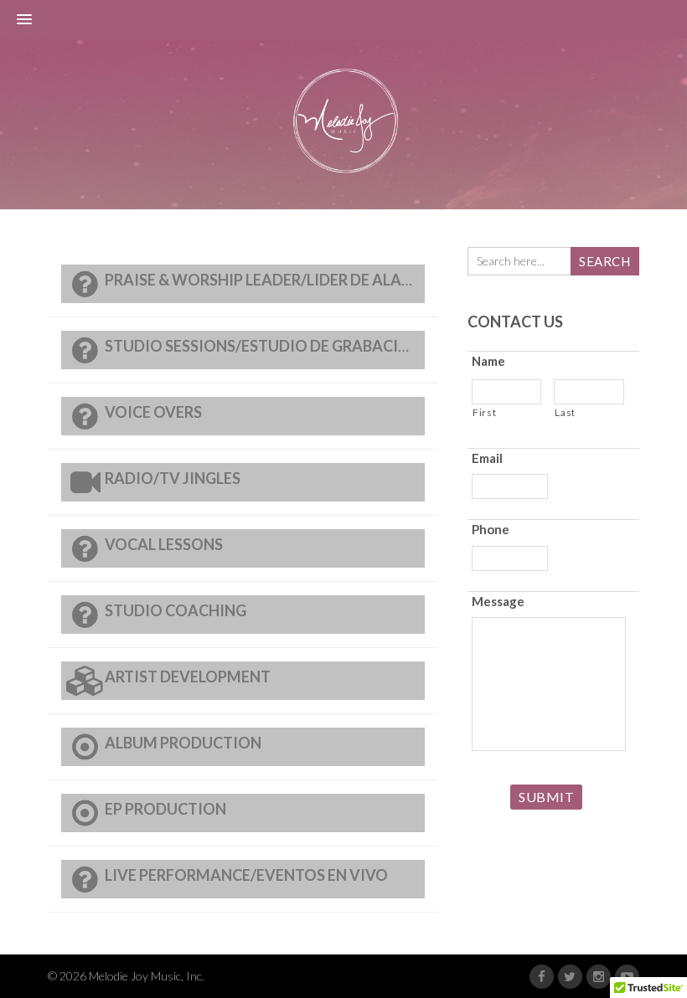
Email (487, 458)
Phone (490, 529)
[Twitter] (570, 977)
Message (498, 601)
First (484, 412)
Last (565, 412)
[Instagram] (598, 977)
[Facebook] (541, 977)
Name (488, 360)
